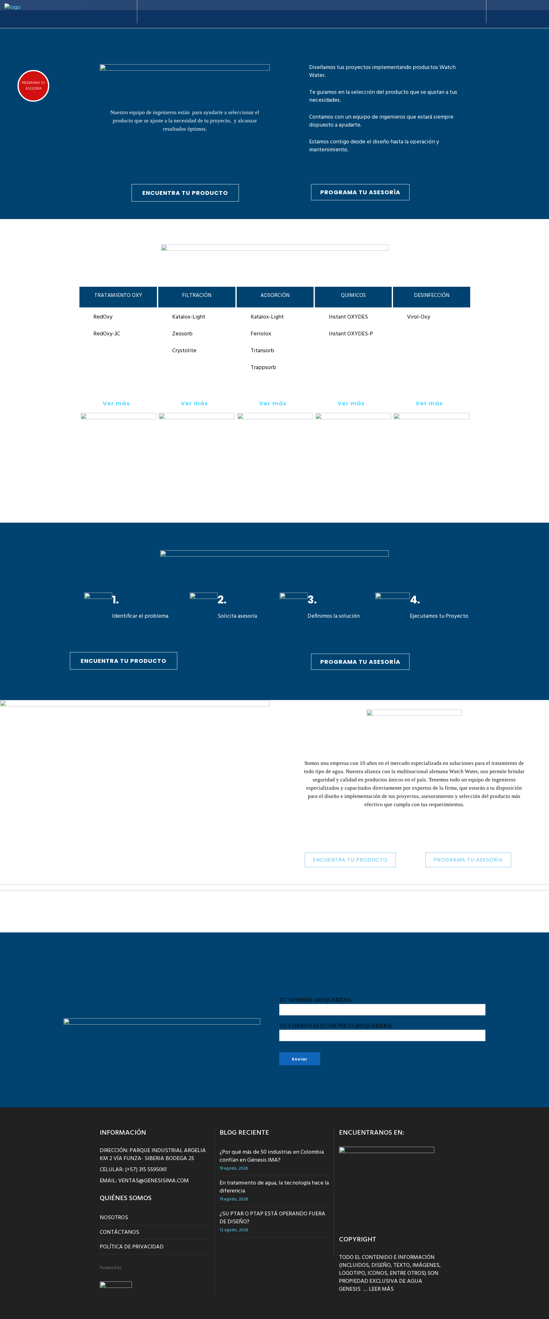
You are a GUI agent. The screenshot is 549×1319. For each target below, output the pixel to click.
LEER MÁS (381, 1289)
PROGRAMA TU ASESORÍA (33, 86)
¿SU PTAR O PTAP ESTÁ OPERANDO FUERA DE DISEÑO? (272, 1217)
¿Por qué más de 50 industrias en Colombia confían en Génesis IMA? (272, 1156)
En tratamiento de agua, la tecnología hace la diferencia (274, 1187)
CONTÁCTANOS (119, 1232)
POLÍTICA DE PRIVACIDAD (132, 1247)
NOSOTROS (114, 1217)
